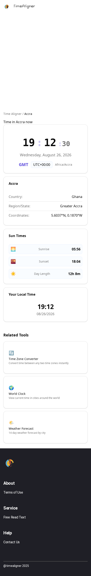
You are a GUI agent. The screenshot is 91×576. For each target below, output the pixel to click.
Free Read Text (14, 517)
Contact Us (11, 542)
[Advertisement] (45, 62)
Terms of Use (13, 492)
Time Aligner (12, 114)
